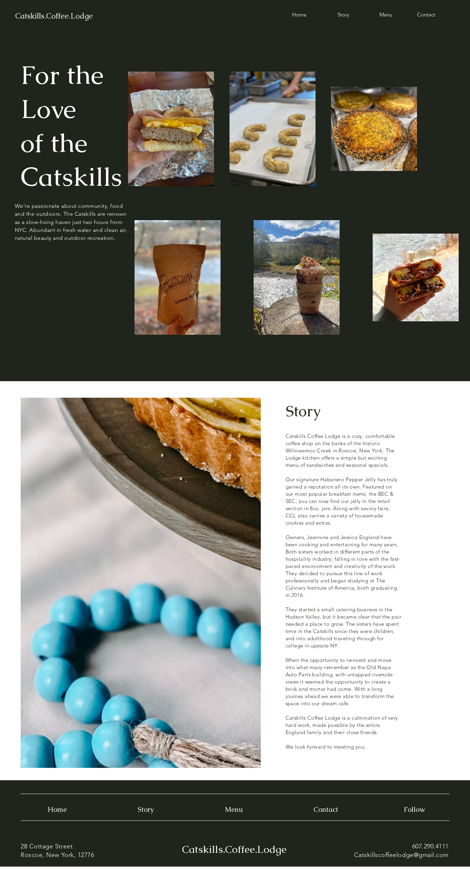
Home (57, 809)
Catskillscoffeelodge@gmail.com (401, 855)
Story (146, 809)
